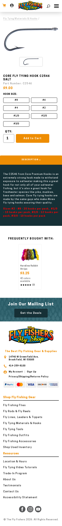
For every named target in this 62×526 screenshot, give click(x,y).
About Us (9, 479)
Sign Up (31, 372)
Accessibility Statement (20, 497)
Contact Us (11, 491)
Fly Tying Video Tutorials (20, 467)
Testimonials (12, 485)
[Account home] (12, 6)
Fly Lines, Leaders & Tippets (23, 417)
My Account (16, 372)
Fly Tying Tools (13, 429)
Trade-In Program (15, 473)
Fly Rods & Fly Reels (17, 411)
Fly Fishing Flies (14, 405)
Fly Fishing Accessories (19, 441)
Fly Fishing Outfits (16, 435)
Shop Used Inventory (17, 447)
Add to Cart (32, 138)
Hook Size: (10, 94)
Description (30, 160)
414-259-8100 (17, 366)
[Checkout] (4, 6)
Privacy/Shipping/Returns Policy (28, 377)
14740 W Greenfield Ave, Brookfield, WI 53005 (24, 358)
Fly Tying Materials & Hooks (20, 19)
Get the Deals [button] (31, 313)
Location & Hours (15, 461)
